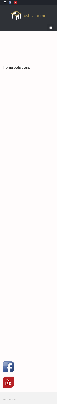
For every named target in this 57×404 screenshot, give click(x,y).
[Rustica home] (28, 15)
